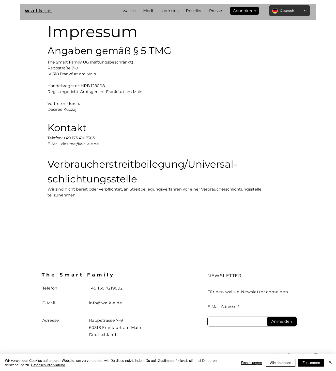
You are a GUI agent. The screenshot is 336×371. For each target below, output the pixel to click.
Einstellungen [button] (251, 362)
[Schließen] (330, 362)
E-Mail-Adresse (222, 307)
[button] (244, 11)
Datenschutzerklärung (48, 364)
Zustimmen (311, 362)
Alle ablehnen (280, 362)
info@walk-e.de (105, 303)
